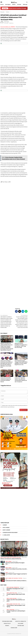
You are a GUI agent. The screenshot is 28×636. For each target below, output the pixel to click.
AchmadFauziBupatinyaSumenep (10, 532)
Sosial (15, 592)
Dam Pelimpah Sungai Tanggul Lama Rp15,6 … (16, 574)
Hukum (11, 598)
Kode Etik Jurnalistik (20, 621)
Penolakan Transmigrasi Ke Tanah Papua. (15, 589)
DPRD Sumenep (6, 527)
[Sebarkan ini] (16, 311)
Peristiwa (12, 592)
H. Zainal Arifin (6, 535)
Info (11, 557)
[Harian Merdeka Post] (14, 2)
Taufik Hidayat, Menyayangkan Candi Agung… (16, 606)
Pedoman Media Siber (7, 621)
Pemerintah (16, 587)
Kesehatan (14, 557)
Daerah (8, 557)
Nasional (19, 557)
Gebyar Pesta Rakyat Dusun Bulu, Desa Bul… (16, 569)
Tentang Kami (20, 625)
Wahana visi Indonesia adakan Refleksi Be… (11, 558)
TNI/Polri (20, 578)
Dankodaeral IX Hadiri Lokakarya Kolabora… (16, 580)
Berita (2, 557)
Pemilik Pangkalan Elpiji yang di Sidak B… (16, 595)
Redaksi (7, 625)
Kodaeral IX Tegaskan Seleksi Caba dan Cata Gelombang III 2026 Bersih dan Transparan (21, 379)
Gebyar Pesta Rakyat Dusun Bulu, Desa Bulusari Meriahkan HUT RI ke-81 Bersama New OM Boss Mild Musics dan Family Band (7, 364)
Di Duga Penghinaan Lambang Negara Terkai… (16, 611)
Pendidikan (12, 609)
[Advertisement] (14, 245)
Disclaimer (20, 623)
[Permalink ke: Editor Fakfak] (2, 22)
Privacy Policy (7, 623)
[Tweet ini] (19, 311)
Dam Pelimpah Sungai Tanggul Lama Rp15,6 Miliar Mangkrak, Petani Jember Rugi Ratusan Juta (21, 362)
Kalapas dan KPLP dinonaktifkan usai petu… (16, 600)
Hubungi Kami (14, 627)
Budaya (5, 557)
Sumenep (5, 525)
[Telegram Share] (22, 311)
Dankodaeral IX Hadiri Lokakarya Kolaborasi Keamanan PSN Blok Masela (6, 379)
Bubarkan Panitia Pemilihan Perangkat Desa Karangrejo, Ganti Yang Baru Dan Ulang (21, 345)
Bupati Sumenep (6, 530)
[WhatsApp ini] (26, 311)
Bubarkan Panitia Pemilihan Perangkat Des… (15, 563)
